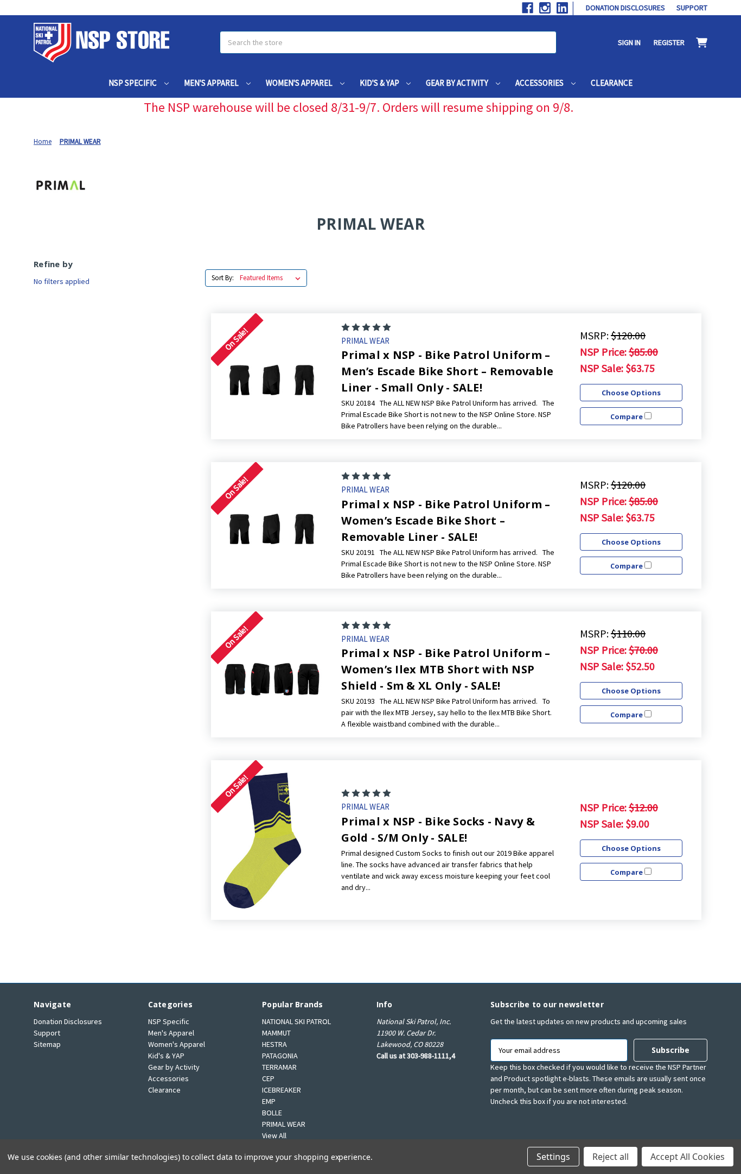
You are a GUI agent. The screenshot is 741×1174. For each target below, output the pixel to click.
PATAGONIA (280, 1056)
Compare (627, 416)
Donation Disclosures (625, 7)
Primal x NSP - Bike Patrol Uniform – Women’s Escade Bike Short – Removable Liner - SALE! (445, 520)
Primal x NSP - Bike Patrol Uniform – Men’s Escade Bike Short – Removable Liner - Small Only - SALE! (447, 371)
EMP (269, 1101)
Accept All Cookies (687, 1157)
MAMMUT (276, 1033)
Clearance (612, 83)
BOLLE (272, 1113)
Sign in (629, 42)
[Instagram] (545, 8)
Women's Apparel (300, 83)
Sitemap (47, 1044)
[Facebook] (527, 8)
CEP (268, 1078)
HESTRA (274, 1044)
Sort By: (223, 277)
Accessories (540, 83)
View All (274, 1135)
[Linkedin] (562, 8)
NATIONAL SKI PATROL (296, 1021)
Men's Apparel (212, 83)
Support (691, 7)
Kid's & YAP (380, 83)
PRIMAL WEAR (283, 1124)
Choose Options (631, 392)
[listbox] (272, 278)
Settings (553, 1157)
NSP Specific (133, 83)
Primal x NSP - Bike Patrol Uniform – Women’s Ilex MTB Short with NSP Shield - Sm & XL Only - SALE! (445, 669)
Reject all (610, 1157)
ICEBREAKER (281, 1090)
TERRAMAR (279, 1067)
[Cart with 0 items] (696, 42)
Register (669, 42)
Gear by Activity (458, 83)
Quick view (272, 376)
